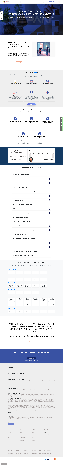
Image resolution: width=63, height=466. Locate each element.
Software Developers (27, 447)
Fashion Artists (34, 448)
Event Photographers (42, 448)
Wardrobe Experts (10, 453)
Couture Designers (10, 447)
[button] (59, 1)
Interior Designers (18, 447)
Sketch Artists (26, 455)
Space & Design (11, 276)
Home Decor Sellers (18, 453)
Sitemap (33, 440)
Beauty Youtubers (50, 447)
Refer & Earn (34, 435)
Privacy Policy (10, 432)
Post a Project (51, 1)
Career (33, 432)
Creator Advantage (23, 434)
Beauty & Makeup (12, 289)
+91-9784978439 (47, 429)
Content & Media (12, 308)
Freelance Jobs (34, 434)
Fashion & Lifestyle (12, 269)
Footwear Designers (11, 448)
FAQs (8, 437)
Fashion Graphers (42, 450)
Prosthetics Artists (34, 453)
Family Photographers (42, 453)
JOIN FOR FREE (31, 358)
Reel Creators (49, 448)
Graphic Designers (26, 453)
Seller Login (21, 429)
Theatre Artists (34, 450)
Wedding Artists (34, 447)
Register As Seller (10, 424)
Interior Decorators (18, 448)
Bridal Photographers (42, 447)
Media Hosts (49, 453)
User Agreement (10, 434)
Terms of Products (23, 437)
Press (33, 437)
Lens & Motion (11, 296)
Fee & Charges (22, 435)
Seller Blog (21, 432)
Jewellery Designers (11, 450)
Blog (8, 435)
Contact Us (34, 429)
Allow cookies (4, 463)
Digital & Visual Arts (12, 282)
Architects (17, 450)
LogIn (8, 429)
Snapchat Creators (50, 450)
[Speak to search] (40, 2)
